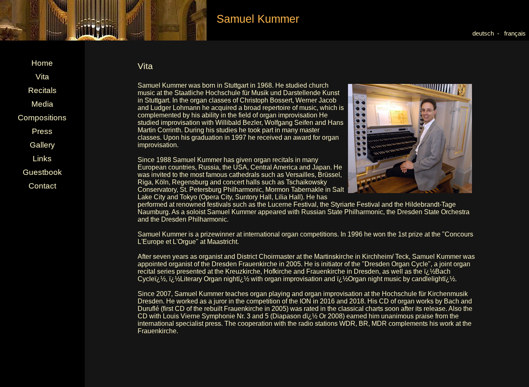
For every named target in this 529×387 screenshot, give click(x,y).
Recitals (42, 90)
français (516, 33)
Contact (42, 186)
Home (42, 63)
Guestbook (42, 172)
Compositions (42, 117)
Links (42, 158)
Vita (42, 76)
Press (42, 131)
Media (42, 104)
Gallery (42, 145)
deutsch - (486, 33)
